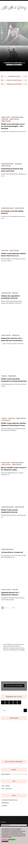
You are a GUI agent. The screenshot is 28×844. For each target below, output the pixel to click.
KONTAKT (4, 805)
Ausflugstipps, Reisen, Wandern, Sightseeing (14, 62)
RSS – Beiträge (6, 785)
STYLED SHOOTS (6, 420)
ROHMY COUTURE (6, 121)
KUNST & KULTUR (14, 119)
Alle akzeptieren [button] (11, 839)
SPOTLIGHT (15, 292)
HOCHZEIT (4, 418)
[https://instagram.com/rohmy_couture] (3, 702)
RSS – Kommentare (7, 788)
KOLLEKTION (5, 119)
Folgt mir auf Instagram (14, 685)
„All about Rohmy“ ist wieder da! (12, 552)
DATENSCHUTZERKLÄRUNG (9, 800)
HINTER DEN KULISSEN (17, 117)
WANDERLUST (15, 335)
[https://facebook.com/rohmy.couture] (7, 702)
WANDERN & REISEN (14, 65)
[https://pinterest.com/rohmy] (15, 702)
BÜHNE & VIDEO (6, 117)
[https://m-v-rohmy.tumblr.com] (19, 702)
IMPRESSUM (5, 802)
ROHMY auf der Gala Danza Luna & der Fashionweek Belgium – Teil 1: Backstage (12, 126)
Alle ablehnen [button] (5, 841)
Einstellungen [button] (5, 839)
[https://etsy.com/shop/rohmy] (11, 702)
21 (14, 607)
